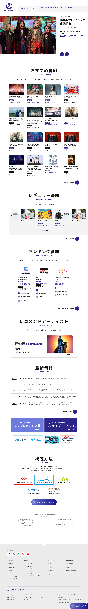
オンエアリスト (52, 3)
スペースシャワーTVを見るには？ (81, 606)
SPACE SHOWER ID (10, 599)
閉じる (86, 603)
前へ (76, 439)
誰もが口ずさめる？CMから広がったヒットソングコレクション (57, 7)
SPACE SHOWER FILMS (11, 597)
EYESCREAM (42, 595)
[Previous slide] (62, 54)
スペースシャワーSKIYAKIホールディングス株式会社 (66, 594)
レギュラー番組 (13, 576)
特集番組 (12, 574)
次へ (11, 439)
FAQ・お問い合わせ (52, 574)
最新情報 (50, 567)
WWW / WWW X (43, 594)
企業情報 (68, 567)
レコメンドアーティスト (53, 560)
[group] (28, 35)
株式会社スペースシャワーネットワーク (64, 595)
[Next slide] (67, 54)
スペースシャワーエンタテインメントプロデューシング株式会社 (69, 599)
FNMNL (41, 597)
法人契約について (52, 570)
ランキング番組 (13, 578)
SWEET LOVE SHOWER (28, 597)
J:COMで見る (29, 566)
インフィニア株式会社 (61, 601)
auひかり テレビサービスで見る (33, 576)
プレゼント (50, 563)
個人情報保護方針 (70, 560)
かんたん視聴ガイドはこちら (45, 502)
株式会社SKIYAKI (60, 597)
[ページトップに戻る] (44, 543)
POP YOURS (26, 599)
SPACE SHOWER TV (10, 594)
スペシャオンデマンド (11, 595)
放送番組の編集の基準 (71, 570)
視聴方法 (71, 3)
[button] (43, 230)
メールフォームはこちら (62, 524)
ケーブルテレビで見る (31, 573)
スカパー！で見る (30, 568)
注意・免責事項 (69, 563)
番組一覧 (63, 3)
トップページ (11, 560)
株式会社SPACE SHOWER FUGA (63, 602)
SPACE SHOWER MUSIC (28, 594)
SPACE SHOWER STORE (28, 595)
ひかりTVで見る (29, 571)
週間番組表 (41, 3)
